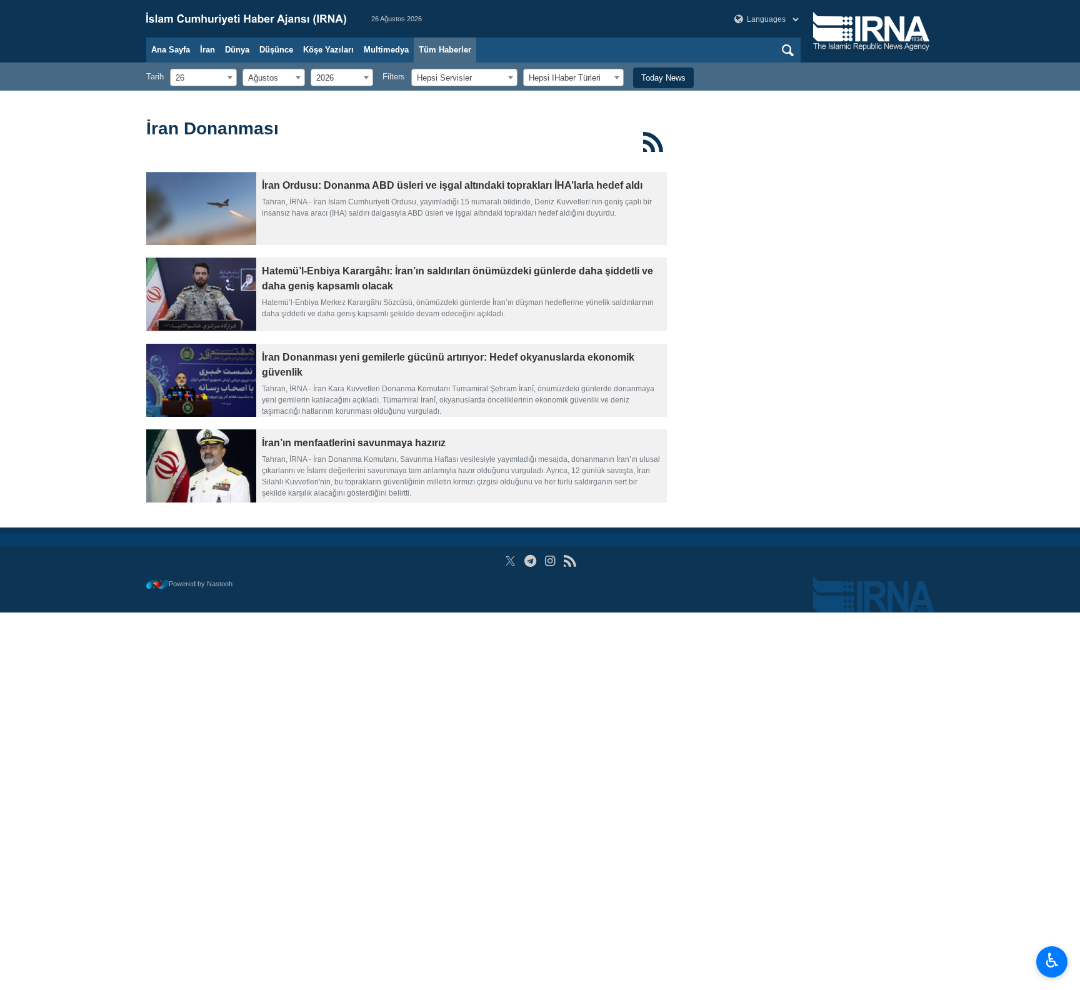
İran (207, 49)
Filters (393, 76)
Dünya (237, 49)
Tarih (155, 76)
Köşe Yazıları (328, 49)
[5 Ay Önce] (201, 208)
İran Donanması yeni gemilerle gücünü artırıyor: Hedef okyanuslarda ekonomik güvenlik (448, 365)
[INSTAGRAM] (550, 561)
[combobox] (203, 77)
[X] (510, 561)
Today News (663, 77)
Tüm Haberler (445, 49)
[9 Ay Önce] (201, 380)
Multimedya (386, 49)
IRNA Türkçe (246, 18)
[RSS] (653, 142)
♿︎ (1052, 960)
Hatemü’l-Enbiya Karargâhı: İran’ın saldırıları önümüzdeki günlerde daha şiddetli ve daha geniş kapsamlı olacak (457, 278)
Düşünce (276, 49)
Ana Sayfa (170, 49)
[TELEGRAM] (530, 561)
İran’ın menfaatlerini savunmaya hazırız (354, 443)
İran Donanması (212, 128)
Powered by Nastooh (200, 584)
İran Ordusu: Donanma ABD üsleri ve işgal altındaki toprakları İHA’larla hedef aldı (452, 185)
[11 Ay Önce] (201, 465)
